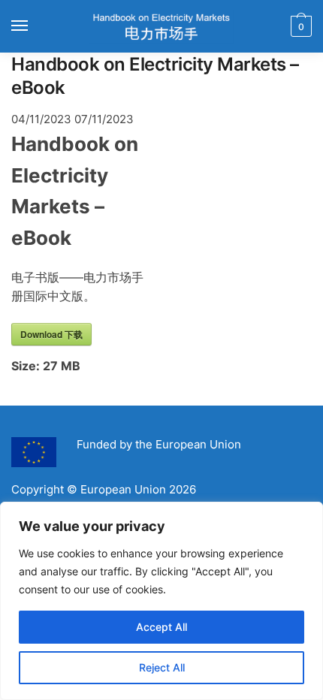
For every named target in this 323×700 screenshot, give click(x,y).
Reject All (162, 667)
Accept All (161, 626)
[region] (161, 601)
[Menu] (33, 26)
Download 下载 (51, 334)
